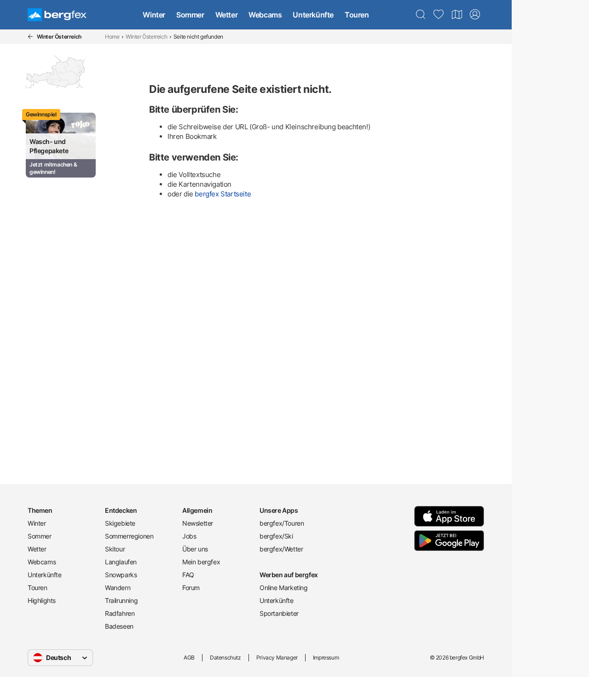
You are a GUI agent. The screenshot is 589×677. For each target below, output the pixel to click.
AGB (189, 657)
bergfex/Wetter (281, 549)
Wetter (226, 14)
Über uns (195, 549)
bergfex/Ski (276, 536)
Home (112, 36)
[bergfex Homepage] (57, 14)
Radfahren (119, 613)
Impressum (326, 657)
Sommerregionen (129, 536)
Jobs (189, 536)
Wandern (117, 587)
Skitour (115, 549)
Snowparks (121, 575)
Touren (357, 14)
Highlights (42, 600)
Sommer (190, 14)
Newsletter (197, 523)
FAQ (188, 575)
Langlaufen (121, 562)
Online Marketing (284, 587)
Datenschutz (225, 657)
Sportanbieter (279, 613)
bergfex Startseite (223, 193)
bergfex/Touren (282, 523)
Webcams (265, 14)
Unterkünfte (313, 14)
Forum (191, 587)
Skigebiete (120, 523)
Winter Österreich (146, 36)
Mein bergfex (201, 562)
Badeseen (119, 626)
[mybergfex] (475, 15)
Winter (154, 14)
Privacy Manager (277, 657)
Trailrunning (121, 600)
